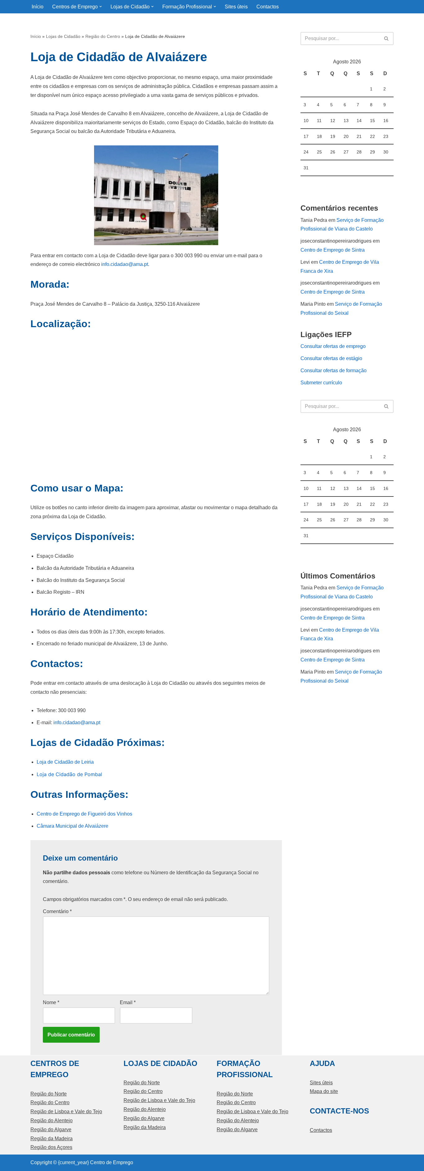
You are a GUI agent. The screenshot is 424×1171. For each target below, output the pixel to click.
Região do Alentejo (51, 1120)
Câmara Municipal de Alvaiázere (72, 826)
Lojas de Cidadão (63, 36)
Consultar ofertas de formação (333, 370)
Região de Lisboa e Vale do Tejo (66, 1111)
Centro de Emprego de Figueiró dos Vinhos (84, 813)
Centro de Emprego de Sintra (332, 250)
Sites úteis (236, 6)
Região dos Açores (51, 1147)
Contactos (267, 6)
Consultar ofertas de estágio (331, 358)
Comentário (57, 911)
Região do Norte (48, 1093)
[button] (100, 6)
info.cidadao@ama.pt (124, 264)
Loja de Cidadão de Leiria (65, 762)
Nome (51, 1002)
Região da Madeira (51, 1138)
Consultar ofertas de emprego (333, 346)
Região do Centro (102, 36)
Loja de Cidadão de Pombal (69, 774)
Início (37, 6)
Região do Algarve (50, 1129)
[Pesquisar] (387, 38)
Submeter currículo (321, 382)
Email (128, 1002)
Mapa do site (324, 1091)
